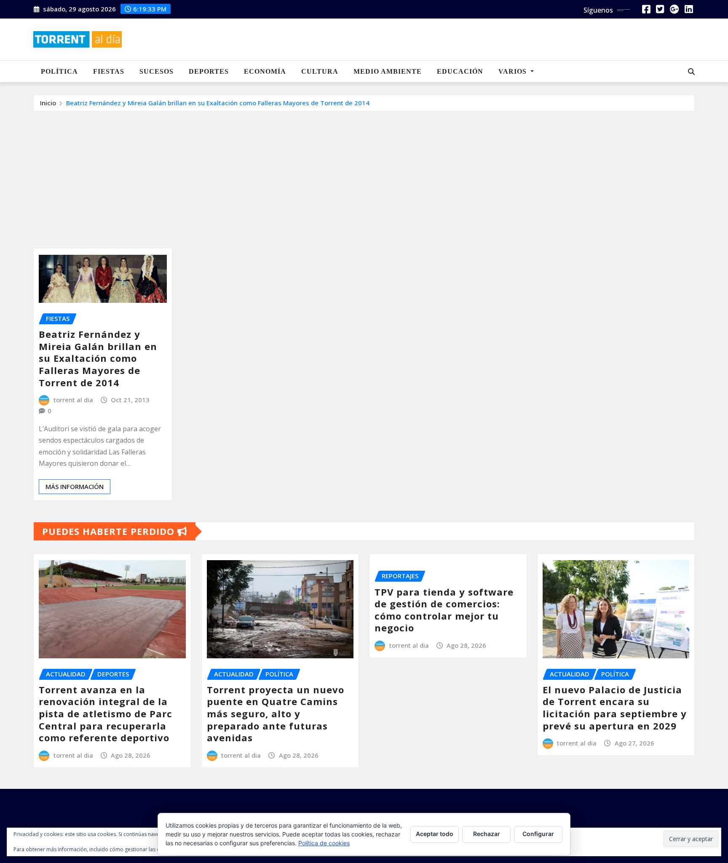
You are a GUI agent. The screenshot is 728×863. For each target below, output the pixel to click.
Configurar (538, 833)
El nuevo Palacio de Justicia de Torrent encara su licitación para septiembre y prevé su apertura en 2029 (615, 707)
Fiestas (108, 71)
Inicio (48, 103)
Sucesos (156, 71)
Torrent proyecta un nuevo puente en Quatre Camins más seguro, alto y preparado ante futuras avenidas (275, 713)
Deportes (209, 71)
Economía (265, 71)
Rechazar (486, 833)
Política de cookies (324, 843)
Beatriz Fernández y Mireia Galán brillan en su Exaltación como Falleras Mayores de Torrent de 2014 (217, 103)
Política (59, 71)
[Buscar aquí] (691, 71)
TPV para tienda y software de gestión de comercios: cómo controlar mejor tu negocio (444, 609)
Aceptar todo (434, 833)
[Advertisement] (364, 175)
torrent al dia (73, 399)
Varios (513, 71)
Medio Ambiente (387, 71)
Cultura (319, 71)
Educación (460, 71)
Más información (75, 486)
